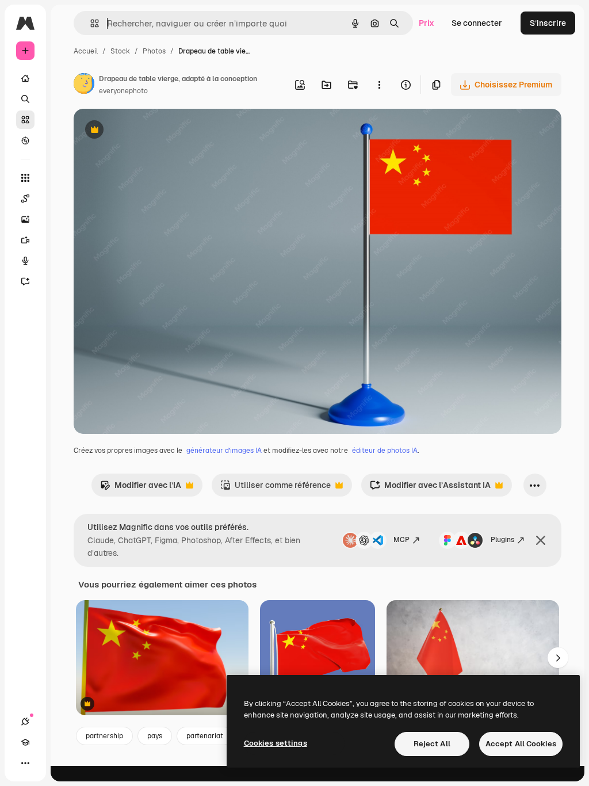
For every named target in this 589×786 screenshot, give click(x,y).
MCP (401, 539)
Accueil (86, 51)
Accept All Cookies (520, 744)
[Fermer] (541, 540)
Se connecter (477, 23)
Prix (426, 23)
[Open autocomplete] (90, 23)
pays (154, 736)
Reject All (432, 744)
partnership (104, 736)
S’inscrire (548, 23)
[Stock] (25, 119)
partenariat (204, 736)
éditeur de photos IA (385, 450)
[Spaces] (25, 198)
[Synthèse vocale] (25, 260)
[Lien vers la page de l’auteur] (84, 85)
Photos (154, 51)
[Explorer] (25, 140)
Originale (149, 130)
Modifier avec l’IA (140, 488)
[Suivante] (558, 657)
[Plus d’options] (379, 84)
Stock (120, 51)
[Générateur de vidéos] (25, 240)
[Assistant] (25, 281)
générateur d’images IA (224, 450)
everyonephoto (123, 91)
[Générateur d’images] (25, 219)
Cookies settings (275, 743)
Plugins (502, 539)
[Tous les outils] (25, 178)
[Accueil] (25, 78)
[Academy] (25, 742)
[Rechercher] (25, 99)
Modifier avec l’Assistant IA (430, 488)
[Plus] (25, 763)
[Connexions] (25, 721)
